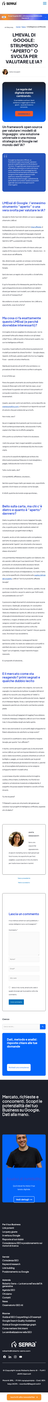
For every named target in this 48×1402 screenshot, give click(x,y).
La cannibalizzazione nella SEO (17, 1332)
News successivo (24, 882)
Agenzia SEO (8, 1290)
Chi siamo (7, 1293)
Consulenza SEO (10, 1260)
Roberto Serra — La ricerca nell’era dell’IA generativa (22, 1285)
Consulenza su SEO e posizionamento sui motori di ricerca (22, 1244)
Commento (13, 930)
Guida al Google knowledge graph (19, 1324)
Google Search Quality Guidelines (19, 1320)
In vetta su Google (11, 1235)
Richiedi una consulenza (19, 1067)
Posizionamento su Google (15, 1271)
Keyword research (11, 1264)
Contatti (6, 1297)
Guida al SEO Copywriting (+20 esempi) (21, 1317)
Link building (8, 1268)
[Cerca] (43, 1026)
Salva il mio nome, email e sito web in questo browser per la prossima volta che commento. (23, 991)
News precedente (24, 878)
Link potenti (8, 1228)
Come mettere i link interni (15, 1328)
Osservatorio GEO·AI (12, 1305)
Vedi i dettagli (22, 1199)
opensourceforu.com (10, 406)
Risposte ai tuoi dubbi (13, 1239)
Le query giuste (9, 1231)
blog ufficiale (36, 227)
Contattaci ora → (24, 114)
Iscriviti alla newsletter (22, 1397)
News (5, 1301)
